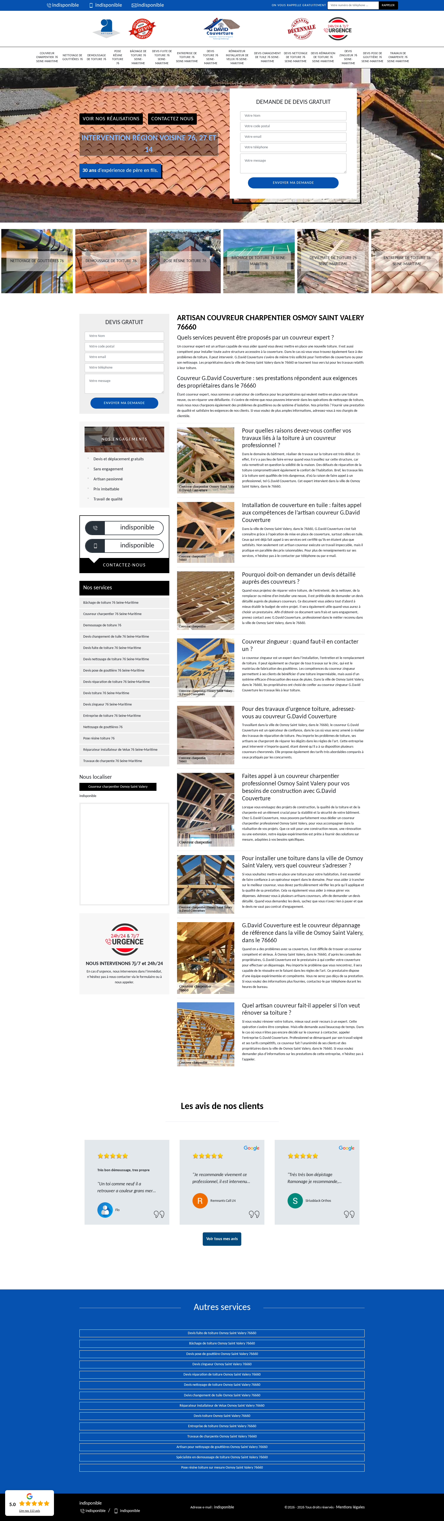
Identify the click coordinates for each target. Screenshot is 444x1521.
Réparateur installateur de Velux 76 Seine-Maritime (237, 57)
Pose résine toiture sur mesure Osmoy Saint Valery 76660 (222, 1468)
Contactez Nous (172, 119)
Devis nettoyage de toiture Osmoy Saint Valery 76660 (222, 1385)
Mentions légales (350, 1507)
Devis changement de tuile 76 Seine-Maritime (267, 57)
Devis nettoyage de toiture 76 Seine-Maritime (296, 57)
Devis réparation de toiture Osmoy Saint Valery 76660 (222, 1375)
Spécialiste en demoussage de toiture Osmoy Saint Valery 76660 (222, 1457)
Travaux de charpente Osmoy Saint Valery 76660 (222, 1436)
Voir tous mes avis (222, 1239)
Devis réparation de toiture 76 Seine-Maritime (323, 57)
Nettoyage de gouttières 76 (72, 57)
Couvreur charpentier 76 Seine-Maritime (47, 57)
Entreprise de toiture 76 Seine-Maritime (187, 57)
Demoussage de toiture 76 (96, 57)
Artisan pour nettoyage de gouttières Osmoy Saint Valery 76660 (222, 1447)
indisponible (65, 5)
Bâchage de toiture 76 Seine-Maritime (138, 57)
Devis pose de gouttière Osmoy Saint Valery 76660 (222, 1354)
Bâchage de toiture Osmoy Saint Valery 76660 (222, 1343)
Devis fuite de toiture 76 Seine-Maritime (162, 57)
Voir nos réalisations (111, 119)
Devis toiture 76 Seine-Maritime (210, 57)
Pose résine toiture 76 (117, 57)
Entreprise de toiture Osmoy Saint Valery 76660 (222, 1426)
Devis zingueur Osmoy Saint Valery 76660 (222, 1364)
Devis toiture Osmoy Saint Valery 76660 (222, 1416)
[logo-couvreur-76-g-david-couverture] (222, 28)
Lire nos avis (29, 1511)
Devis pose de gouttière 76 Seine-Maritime (372, 57)
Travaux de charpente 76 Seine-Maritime (398, 57)
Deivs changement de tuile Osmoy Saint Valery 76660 (222, 1395)
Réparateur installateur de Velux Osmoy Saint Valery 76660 (222, 1406)
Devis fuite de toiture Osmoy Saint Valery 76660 (222, 1333)
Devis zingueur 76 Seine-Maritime (348, 57)
